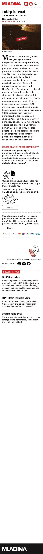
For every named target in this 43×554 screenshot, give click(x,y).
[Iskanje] (35, 4)
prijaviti (34, 192)
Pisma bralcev (12, 259)
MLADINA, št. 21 (8, 21)
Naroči (10, 228)
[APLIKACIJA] (26, 4)
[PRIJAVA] (31, 4)
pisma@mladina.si (34, 259)
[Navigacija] (39, 4)
